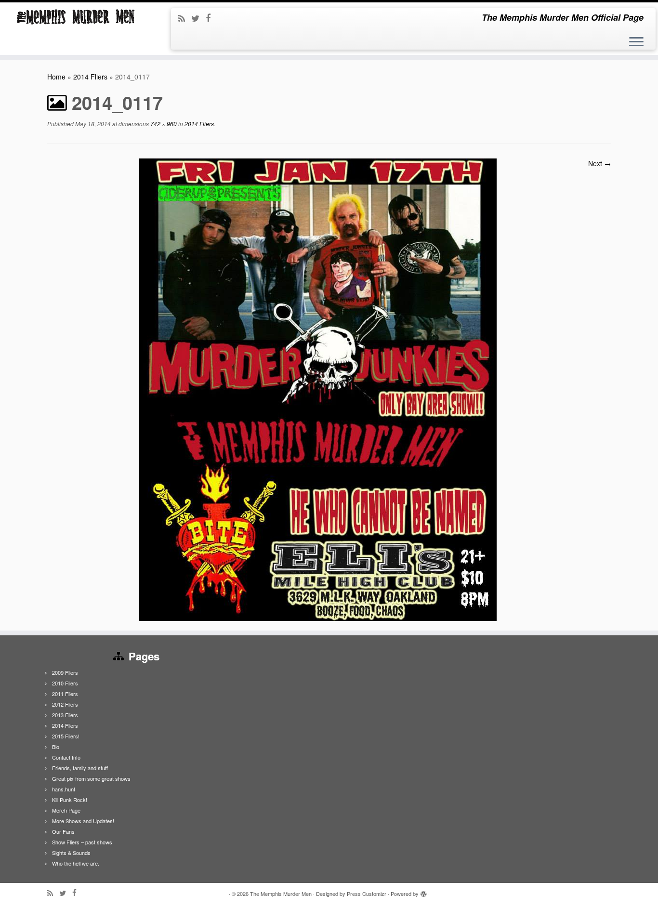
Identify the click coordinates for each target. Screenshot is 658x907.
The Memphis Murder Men (281, 893)
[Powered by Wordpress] (423, 891)
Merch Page (66, 810)
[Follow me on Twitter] (198, 18)
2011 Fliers (65, 693)
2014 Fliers (90, 76)
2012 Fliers (65, 704)
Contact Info (66, 757)
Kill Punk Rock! (69, 799)
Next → (599, 163)
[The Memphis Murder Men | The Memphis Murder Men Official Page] (76, 16)
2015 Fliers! (65, 736)
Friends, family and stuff (80, 768)
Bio (55, 746)
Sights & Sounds (71, 852)
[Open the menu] (636, 42)
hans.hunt (63, 789)
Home (56, 76)
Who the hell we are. (75, 863)
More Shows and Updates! (83, 821)
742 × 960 (163, 123)
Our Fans (63, 831)
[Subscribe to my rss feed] (184, 18)
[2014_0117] (318, 389)
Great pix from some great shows (91, 778)
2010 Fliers (65, 683)
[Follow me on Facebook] (211, 17)
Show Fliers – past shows (82, 842)
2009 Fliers (65, 672)
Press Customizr (366, 893)
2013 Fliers (65, 715)
